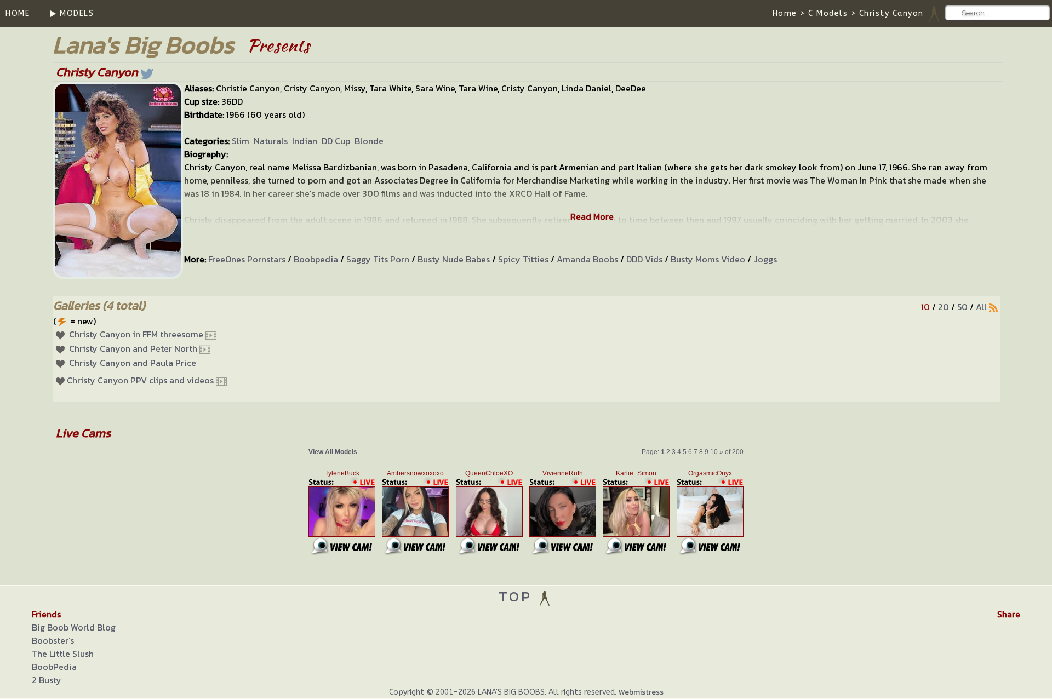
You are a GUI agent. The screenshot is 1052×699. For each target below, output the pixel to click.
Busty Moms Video (708, 259)
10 (925, 306)
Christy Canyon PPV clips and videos (140, 380)
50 (962, 306)
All (981, 306)
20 (943, 306)
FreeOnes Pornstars (246, 259)
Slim (240, 140)
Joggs (765, 259)
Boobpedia (316, 259)
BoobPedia (54, 666)
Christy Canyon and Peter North (133, 348)
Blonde (369, 140)
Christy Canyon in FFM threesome (136, 334)
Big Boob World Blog (74, 627)
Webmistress (641, 692)
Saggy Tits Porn (377, 259)
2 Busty (46, 679)
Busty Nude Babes (454, 259)
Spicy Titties (523, 259)
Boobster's (53, 640)
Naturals (271, 140)
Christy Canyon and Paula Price (132, 362)
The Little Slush (63, 653)
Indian (304, 140)
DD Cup (336, 140)
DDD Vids (644, 259)
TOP (518, 596)
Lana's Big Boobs (143, 44)
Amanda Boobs (587, 259)
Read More (592, 216)
